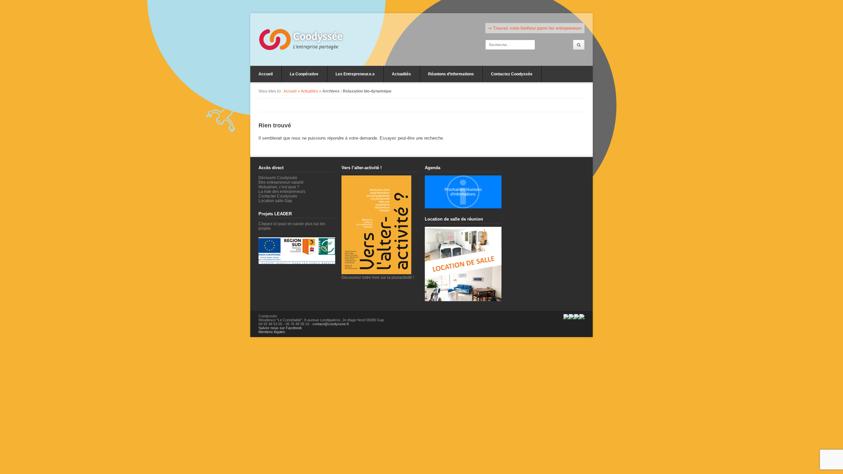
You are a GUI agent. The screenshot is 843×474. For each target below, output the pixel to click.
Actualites (309, 91)
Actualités (401, 74)
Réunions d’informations (451, 74)
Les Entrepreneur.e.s (355, 74)
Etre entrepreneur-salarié (281, 182)
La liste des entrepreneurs (281, 191)
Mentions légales (271, 332)
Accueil (265, 74)
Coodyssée (317, 36)
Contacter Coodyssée (277, 196)
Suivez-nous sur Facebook (280, 328)
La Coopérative (304, 74)
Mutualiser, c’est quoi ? (278, 187)
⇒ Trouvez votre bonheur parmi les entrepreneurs (535, 28)
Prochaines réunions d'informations (463, 192)
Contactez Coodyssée (511, 74)
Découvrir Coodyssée (277, 177)
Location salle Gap (275, 200)
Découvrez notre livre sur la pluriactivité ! (377, 277)
